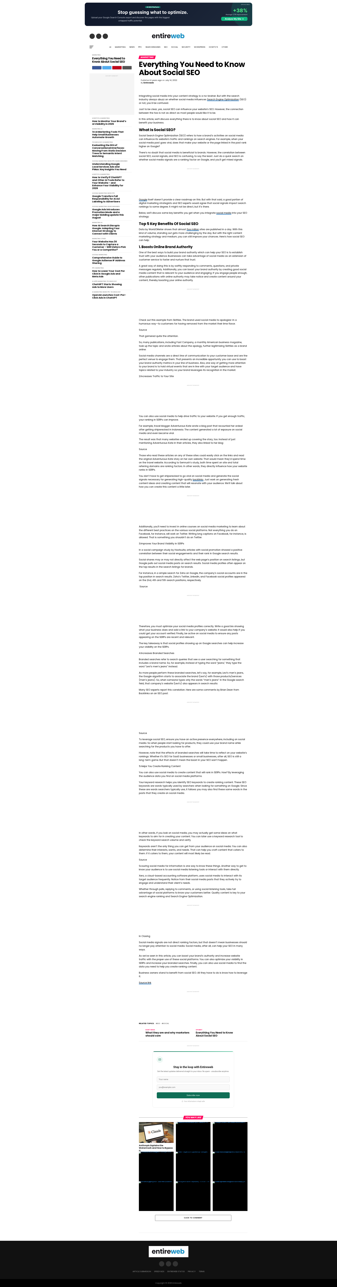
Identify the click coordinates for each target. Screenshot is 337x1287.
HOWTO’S (213, 47)
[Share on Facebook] (96, 67)
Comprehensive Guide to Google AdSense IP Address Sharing (108, 260)
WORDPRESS (199, 47)
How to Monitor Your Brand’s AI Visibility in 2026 (109, 122)
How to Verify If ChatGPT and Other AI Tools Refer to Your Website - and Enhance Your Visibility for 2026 (108, 183)
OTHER (225, 47)
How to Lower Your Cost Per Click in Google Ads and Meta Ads (108, 274)
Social (166, 1023)
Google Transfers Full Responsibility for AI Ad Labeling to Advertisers (106, 199)
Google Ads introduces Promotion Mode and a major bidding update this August (108, 213)
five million (193, 229)
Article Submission (142, 1271)
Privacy (192, 1271)
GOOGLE (95, 161)
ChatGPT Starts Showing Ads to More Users (107, 285)
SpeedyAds (159, 1271)
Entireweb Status (176, 1271)
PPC (140, 47)
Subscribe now (193, 1095)
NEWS (132, 47)
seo (158, 1023)
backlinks (198, 479)
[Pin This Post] (117, 67)
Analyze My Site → (234, 19)
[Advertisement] (112, 95)
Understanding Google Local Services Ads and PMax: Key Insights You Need (109, 167)
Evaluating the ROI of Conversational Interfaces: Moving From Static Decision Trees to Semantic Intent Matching (109, 150)
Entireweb (148, 82)
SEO (166, 47)
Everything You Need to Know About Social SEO (108, 60)
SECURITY (186, 47)
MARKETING (120, 47)
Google (143, 199)
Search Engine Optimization (223, 99)
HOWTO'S (95, 118)
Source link (145, 982)
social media (223, 212)
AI (110, 47)
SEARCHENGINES (152, 47)
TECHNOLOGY (97, 142)
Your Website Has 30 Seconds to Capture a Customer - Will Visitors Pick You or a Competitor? (109, 245)
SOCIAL (174, 47)
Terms (202, 1271)
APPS (96, 281)
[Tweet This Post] (107, 67)
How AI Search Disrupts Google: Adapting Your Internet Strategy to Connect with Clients (106, 229)
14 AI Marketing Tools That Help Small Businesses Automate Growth (108, 135)
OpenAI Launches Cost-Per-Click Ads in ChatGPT (109, 296)
